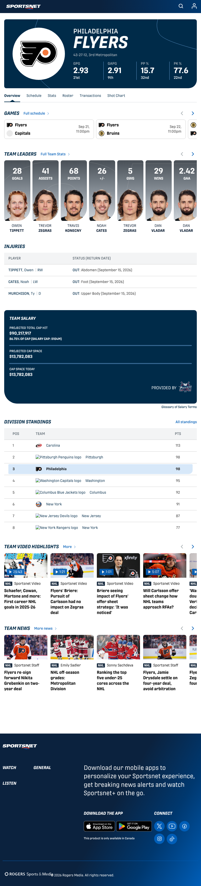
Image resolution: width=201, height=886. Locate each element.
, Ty (24, 294)
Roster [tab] (67, 96)
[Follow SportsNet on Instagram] (159, 838)
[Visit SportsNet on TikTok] (172, 838)
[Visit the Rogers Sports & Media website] (29, 874)
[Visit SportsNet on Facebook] (184, 825)
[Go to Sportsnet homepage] (23, 7)
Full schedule (34, 113)
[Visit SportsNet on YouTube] (172, 825)
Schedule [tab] (33, 96)
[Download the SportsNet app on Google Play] (134, 825)
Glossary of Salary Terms (179, 407)
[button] (180, 6)
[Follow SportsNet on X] (159, 825)
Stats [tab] (52, 96)
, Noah (23, 282)
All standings (186, 422)
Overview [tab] (12, 96)
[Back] (182, 113)
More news (43, 628)
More (67, 547)
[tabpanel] (100, 404)
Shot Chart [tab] (116, 96)
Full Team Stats (53, 154)
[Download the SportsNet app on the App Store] (99, 825)
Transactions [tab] (90, 96)
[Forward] (192, 113)
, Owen (25, 270)
